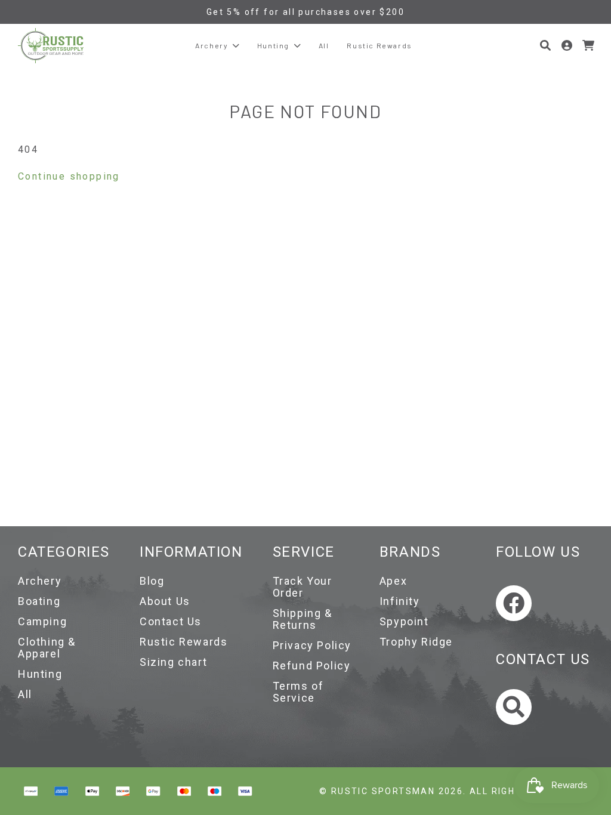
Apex (393, 581)
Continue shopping (69, 176)
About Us (165, 601)
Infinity (399, 601)
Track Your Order (302, 587)
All (25, 694)
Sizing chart (173, 662)
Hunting (40, 674)
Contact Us (171, 621)
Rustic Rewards (183, 641)
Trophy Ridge (416, 641)
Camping (42, 621)
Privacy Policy (312, 645)
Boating (39, 601)
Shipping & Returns (302, 619)
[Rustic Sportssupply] (51, 45)
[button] (545, 45)
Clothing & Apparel (47, 647)
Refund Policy (312, 665)
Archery (39, 581)
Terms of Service (298, 692)
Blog (152, 581)
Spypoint (404, 621)
